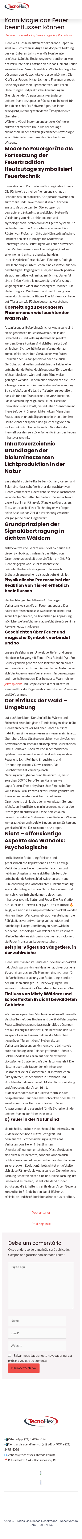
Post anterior (41, 1212)
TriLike (48, 1525)
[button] (74, 6)
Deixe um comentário (19, 35)
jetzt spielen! (13, 684)
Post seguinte (41, 1224)
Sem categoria (46, 35)
